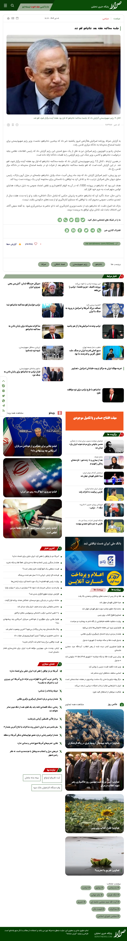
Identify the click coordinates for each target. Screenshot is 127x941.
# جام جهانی (96, 895)
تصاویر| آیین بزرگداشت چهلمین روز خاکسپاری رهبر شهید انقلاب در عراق (95, 783)
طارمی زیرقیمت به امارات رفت (91, 492)
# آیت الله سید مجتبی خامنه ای (105, 902)
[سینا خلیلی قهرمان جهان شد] (113, 478)
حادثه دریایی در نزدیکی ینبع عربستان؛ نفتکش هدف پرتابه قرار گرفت (32, 600)
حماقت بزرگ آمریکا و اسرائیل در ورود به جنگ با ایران (83, 309)
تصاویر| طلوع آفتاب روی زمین (109, 615)
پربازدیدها (116, 590)
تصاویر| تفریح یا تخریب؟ (107, 870)
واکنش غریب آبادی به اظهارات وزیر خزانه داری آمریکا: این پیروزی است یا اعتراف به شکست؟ (31, 681)
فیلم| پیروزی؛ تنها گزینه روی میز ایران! (38, 492)
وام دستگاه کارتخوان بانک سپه (46, 788)
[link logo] (107, 5)
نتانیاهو (98, 264)
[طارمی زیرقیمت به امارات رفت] (113, 494)
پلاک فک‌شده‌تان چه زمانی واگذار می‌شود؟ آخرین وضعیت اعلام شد (32, 629)
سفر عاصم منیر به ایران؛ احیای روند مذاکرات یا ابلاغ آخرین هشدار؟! (30, 727)
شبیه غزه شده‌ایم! (32, 350)
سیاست (116, 19)
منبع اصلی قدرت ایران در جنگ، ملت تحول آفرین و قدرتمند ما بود (85, 352)
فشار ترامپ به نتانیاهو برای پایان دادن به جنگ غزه (22, 373)
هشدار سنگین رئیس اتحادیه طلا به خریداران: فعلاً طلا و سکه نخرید (32, 562)
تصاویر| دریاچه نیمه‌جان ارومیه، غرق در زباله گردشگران (93, 743)
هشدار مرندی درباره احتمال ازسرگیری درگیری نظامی (101, 634)
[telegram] (92, 230)
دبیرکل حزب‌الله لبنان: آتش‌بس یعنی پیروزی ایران (24, 285)
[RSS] (3, 410)
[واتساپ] (3, 400)
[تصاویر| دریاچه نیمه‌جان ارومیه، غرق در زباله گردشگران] (94, 728)
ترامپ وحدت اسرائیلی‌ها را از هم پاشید (84, 326)
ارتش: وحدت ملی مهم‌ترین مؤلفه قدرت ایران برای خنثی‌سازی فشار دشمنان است (31, 650)
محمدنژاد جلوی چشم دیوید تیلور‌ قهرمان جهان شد (101, 608)
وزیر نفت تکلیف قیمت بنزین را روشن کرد (105, 666)
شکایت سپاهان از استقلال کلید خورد (107, 692)
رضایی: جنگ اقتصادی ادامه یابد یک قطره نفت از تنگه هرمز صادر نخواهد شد (32, 709)
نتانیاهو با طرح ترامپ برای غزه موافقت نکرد (84, 391)
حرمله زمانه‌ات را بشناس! (48, 690)
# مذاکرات (114, 909)
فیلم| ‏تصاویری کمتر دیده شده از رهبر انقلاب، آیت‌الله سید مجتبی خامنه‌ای (93, 648)
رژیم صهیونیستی (80, 264)
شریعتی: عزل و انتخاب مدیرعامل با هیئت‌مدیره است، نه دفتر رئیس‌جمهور (34, 753)
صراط (43, 264)
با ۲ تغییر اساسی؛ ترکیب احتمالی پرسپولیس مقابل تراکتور (36, 613)
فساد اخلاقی (59, 264)
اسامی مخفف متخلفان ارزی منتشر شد (106, 673)
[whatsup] (99, 230)
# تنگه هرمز (113, 895)
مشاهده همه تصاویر (74, 705)
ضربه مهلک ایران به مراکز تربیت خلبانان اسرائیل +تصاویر (96, 368)
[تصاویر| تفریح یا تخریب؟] (94, 856)
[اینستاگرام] (3, 390)
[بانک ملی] (94, 544)
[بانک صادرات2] (94, 560)
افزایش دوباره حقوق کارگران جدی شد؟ (44, 594)
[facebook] (80, 230)
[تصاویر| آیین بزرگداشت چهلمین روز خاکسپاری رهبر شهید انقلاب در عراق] (94, 771)
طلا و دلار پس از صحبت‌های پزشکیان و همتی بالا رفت (99, 596)
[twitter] (86, 230)
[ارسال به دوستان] (13, 18)
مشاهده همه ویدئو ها (13, 413)
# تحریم (81, 902)
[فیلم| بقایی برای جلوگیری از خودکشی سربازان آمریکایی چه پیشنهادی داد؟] (32, 436)
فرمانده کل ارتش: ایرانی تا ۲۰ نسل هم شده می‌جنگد (38, 575)
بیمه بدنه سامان (32, 778)
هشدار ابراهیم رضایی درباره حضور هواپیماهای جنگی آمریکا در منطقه (31, 735)
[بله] (3, 385)
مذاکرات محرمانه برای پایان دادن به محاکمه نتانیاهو (24, 327)
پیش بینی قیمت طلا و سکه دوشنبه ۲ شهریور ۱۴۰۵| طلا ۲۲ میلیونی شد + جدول (93, 658)
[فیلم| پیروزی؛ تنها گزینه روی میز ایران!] (32, 477)
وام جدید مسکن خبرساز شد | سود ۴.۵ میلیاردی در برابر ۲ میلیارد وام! (32, 587)
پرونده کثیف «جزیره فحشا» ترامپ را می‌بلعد (85, 288)
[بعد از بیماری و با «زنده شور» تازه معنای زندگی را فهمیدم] (113, 462)
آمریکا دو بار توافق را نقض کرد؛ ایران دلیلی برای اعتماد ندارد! (35, 556)
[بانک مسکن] (94, 421)
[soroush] (67, 230)
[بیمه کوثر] (94, 578)
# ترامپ (86, 888)
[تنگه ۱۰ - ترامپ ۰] (113, 510)
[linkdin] (73, 230)
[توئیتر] (3, 395)
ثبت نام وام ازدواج (52, 778)
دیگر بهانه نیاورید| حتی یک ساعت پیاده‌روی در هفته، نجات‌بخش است (93, 679)
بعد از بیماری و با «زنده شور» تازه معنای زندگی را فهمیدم (87, 462)
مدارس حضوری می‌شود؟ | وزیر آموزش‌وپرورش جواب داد (36, 635)
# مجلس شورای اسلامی (108, 916)
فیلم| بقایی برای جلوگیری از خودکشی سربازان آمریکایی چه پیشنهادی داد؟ (36, 448)
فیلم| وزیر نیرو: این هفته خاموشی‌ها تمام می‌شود (101, 627)
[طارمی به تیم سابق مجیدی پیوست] (113, 526)
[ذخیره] (17, 18)
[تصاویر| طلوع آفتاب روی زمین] (94, 813)
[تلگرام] (3, 405)
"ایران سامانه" (71, 933)
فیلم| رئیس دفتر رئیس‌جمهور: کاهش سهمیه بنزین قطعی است (33, 530)
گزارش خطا (11, 244)
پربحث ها (98, 590)
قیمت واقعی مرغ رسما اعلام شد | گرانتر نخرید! (40, 642)
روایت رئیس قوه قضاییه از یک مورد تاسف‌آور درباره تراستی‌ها (35, 581)
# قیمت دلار (98, 909)
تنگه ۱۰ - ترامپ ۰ (96, 507)
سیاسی (106, 19)
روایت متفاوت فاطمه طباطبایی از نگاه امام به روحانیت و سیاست (95, 621)
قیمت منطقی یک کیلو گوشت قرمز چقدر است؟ (40, 569)
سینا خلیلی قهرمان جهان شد (92, 476)
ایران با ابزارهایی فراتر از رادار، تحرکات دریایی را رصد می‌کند (98, 685)
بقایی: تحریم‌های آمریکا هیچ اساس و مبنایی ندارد (38, 743)
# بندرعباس (114, 888)
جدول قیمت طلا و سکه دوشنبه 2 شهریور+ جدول (102, 640)
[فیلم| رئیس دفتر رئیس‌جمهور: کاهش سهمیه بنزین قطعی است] (32, 518)
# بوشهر (99, 888)
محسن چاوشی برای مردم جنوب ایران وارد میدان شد (86, 446)
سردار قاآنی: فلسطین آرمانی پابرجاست (43, 718)
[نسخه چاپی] (8, 18)
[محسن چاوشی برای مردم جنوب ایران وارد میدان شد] (113, 446)
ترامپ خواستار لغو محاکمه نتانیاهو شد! (23, 305)
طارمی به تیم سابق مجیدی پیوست (89, 523)
